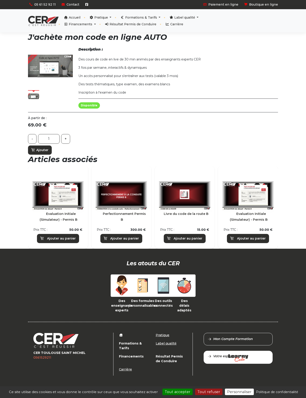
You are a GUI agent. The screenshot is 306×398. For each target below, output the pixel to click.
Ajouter (41, 150)
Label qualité (184, 17)
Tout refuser (208, 392)
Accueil (74, 17)
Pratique (101, 17)
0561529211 (42, 357)
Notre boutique (263, 17)
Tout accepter (177, 392)
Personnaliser (239, 392)
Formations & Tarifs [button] (141, 17)
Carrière (176, 24)
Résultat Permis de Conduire (132, 24)
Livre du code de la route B (186, 214)
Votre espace (224, 356)
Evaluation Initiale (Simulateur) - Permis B (58, 217)
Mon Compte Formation (233, 339)
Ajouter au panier (61, 238)
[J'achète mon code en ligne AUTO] (50, 66)
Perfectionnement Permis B (124, 217)
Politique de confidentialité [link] (277, 392)
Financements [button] (80, 24)
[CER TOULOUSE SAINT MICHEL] (43, 21)
